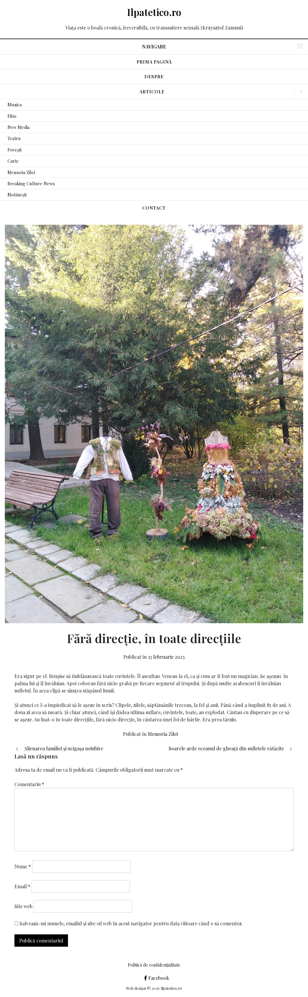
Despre (154, 76)
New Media (18, 127)
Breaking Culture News (31, 183)
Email (22, 886)
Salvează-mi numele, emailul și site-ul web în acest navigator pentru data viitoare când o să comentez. (131, 923)
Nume (22, 866)
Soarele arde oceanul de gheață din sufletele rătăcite (226, 748)
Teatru (14, 138)
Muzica (15, 105)
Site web (23, 906)
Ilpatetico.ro (154, 11)
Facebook (158, 978)
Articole (152, 92)
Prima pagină (154, 62)
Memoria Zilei (21, 172)
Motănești (17, 195)
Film (12, 116)
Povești (14, 150)
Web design (136, 988)
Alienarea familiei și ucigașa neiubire (63, 748)
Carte (13, 161)
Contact (154, 208)
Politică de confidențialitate (154, 965)
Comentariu (29, 784)
